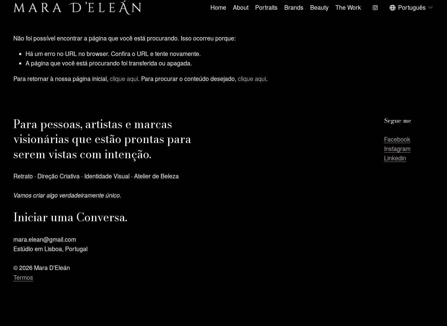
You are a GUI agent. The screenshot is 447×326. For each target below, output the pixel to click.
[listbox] (412, 7)
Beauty (319, 7)
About (240, 7)
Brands (293, 7)
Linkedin (395, 158)
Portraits (266, 7)
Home (218, 7)
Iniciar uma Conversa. (70, 217)
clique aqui (124, 78)
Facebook (397, 139)
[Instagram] (375, 8)
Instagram (397, 148)
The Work (348, 7)
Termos (23, 277)
